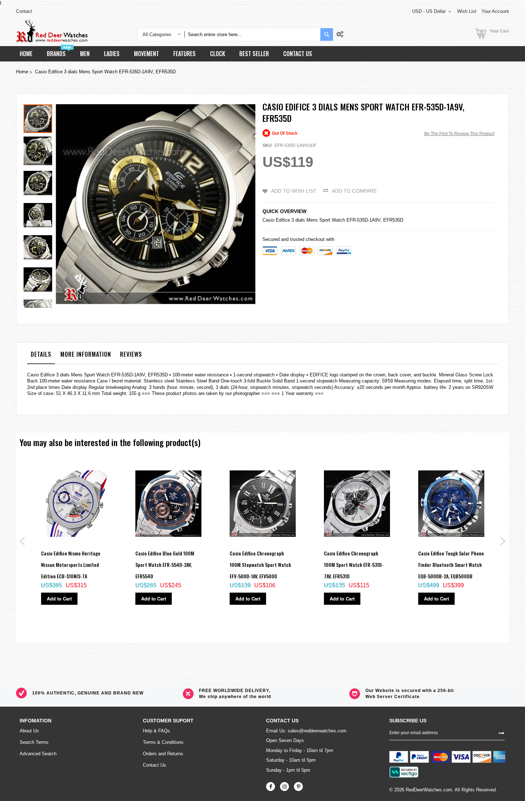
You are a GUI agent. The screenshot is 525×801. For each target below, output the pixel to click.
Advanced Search (38, 753)
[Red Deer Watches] (52, 31)
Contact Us (154, 765)
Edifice (283, 220)
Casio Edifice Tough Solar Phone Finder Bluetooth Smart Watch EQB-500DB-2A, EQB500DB (451, 564)
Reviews (131, 354)
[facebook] (270, 786)
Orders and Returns (163, 753)
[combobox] (252, 34)
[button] (40, 149)
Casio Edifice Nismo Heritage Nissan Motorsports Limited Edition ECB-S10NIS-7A (70, 564)
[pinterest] (298, 786)
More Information (85, 354)
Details (41, 354)
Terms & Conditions (163, 742)
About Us (29, 730)
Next (502, 541)
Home (22, 71)
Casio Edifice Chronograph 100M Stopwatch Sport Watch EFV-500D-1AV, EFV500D (260, 564)
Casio (268, 220)
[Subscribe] (501, 733)
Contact (24, 11)
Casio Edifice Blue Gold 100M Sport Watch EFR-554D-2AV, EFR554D (164, 564)
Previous (22, 541)
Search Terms (34, 742)
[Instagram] (284, 786)
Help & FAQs (156, 730)
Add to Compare (354, 191)
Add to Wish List (293, 191)
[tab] (41, 356)
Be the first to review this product (459, 133)
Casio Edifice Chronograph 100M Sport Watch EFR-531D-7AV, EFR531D (354, 564)
